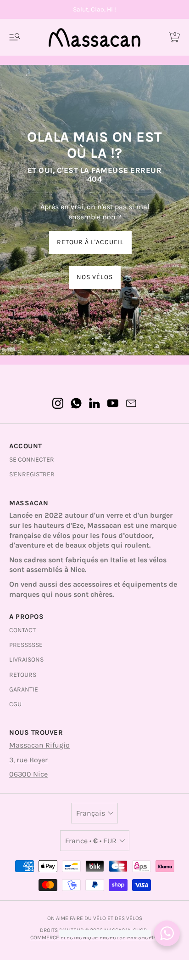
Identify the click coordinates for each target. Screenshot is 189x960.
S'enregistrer (32, 474)
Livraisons (26, 659)
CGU (15, 704)
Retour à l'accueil (90, 242)
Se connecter (31, 459)
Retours (22, 675)
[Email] (131, 403)
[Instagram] (57, 403)
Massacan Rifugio (39, 745)
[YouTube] (112, 403)
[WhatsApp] (76, 403)
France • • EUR (91, 840)
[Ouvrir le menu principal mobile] (14, 37)
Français (90, 813)
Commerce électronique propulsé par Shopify (94, 937)
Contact (22, 630)
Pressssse (26, 645)
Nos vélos (95, 277)
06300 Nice (28, 774)
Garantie (23, 689)
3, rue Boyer (28, 759)
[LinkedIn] (94, 403)
